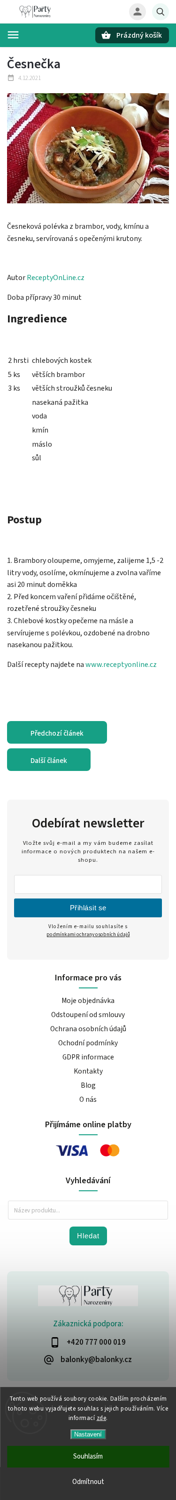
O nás (88, 1099)
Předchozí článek (57, 733)
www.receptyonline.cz (120, 664)
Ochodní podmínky (88, 1043)
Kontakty (88, 1071)
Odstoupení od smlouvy (88, 1015)
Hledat (88, 1236)
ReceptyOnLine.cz (55, 278)
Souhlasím (88, 1456)
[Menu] (13, 35)
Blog (88, 1085)
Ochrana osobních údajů (88, 1029)
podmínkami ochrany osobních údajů (88, 934)
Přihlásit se (88, 908)
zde (102, 1418)
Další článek (49, 760)
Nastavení (88, 1434)
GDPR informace (88, 1057)
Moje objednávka (88, 1000)
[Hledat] (160, 11)
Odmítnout (88, 1482)
